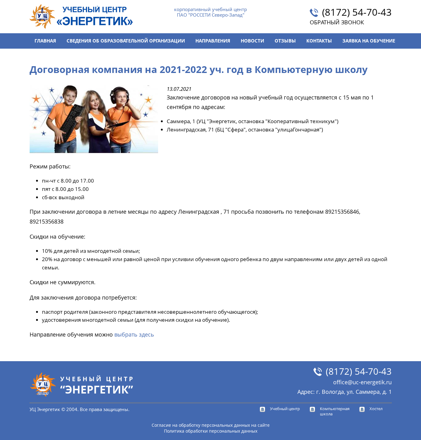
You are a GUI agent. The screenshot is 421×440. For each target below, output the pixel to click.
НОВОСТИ (252, 41)
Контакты (319, 41)
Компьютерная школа (334, 411)
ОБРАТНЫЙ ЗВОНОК (337, 22)
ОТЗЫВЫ (285, 41)
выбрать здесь (135, 334)
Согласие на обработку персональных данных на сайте (211, 425)
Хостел (376, 408)
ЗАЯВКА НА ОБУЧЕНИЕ (368, 41)
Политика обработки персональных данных (210, 431)
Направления (212, 41)
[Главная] (81, 16)
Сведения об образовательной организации (126, 41)
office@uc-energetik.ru (362, 382)
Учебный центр (285, 408)
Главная (45, 41)
